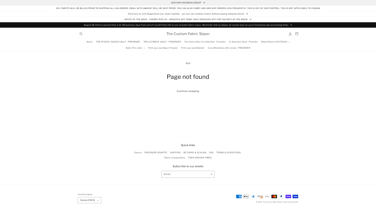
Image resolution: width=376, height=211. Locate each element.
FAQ (211, 152)
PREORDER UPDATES (155, 152)
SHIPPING (175, 152)
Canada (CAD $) (87, 200)
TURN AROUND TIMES (200, 157)
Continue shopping (188, 91)
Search (138, 152)
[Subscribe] (211, 174)
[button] (81, 34)
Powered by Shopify (290, 202)
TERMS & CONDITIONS (228, 152)
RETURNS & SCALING (195, 152)
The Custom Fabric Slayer (272, 202)
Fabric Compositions (174, 157)
